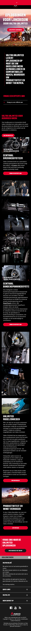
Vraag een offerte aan (15, 173)
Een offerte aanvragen (15, 29)
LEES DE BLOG (15, 527)
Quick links (6, 589)
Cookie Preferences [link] (15, 620)
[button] (15, 44)
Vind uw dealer (15, 480)
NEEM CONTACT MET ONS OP (15, 550)
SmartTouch (7, 303)
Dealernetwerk (7, 557)
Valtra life (6, 595)
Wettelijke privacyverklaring (10, 623)
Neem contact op (8, 601)
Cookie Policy (11, 624)
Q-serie (14, 165)
